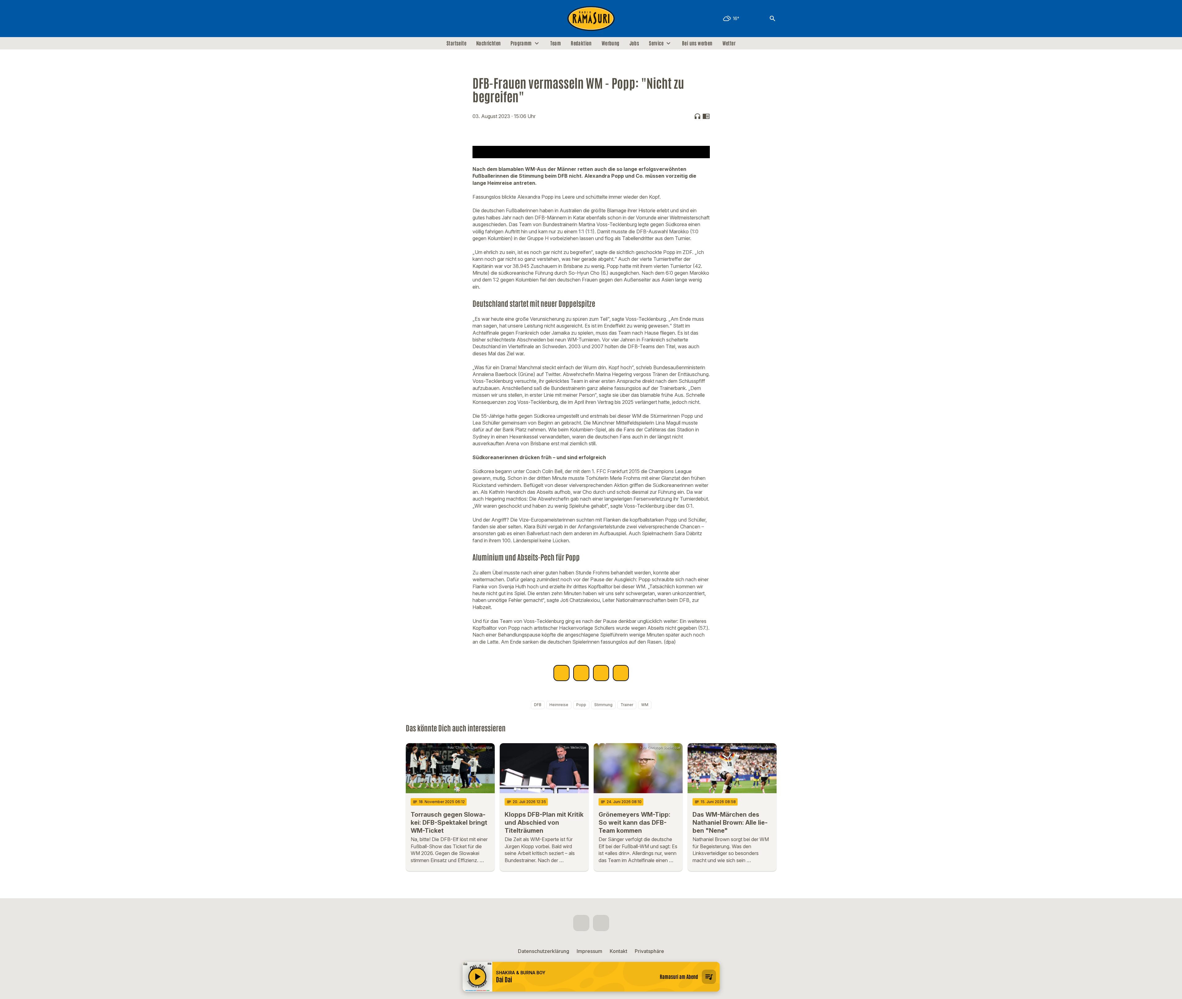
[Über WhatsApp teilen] (601, 673)
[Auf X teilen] (581, 673)
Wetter (728, 43)
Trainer (627, 704)
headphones (697, 116)
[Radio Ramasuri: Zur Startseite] (591, 18)
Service (656, 43)
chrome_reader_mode (706, 116)
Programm (521, 43)
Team (555, 43)
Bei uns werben (697, 43)
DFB (537, 704)
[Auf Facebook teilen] (561, 673)
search (772, 18)
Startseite (456, 43)
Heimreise (558, 704)
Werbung (611, 43)
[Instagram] (424, 18)
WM (644, 704)
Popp (581, 704)
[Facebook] (412, 18)
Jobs (634, 43)
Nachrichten (488, 43)
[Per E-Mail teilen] (620, 673)
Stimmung (603, 704)
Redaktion (581, 43)
